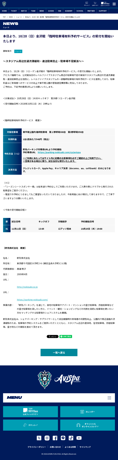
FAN (59, 11)
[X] (39, 438)
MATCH (24, 11)
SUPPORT (103, 11)
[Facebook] (55, 438)
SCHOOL (80, 11)
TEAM (33, 11)
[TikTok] (71, 438)
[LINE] (63, 438)
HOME (4, 11)
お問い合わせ (55, 447)
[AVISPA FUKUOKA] (59, 379)
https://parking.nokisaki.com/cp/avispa (59, 152)
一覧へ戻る (59, 352)
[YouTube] (79, 438)
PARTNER (91, 11)
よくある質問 (70, 447)
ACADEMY (68, 11)
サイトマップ (85, 447)
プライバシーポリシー (37, 447)
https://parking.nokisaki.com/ (32, 299)
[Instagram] (47, 438)
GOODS (51, 11)
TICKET (14, 11)
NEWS (41, 11)
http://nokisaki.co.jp (27, 286)
